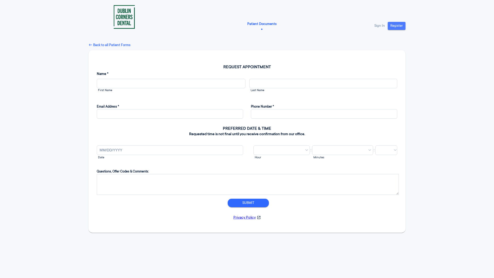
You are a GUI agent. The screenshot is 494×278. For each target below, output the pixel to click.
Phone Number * (262, 107)
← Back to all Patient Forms (109, 45)
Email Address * (108, 107)
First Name (105, 90)
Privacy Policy (244, 218)
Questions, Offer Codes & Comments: (123, 171)
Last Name (257, 90)
